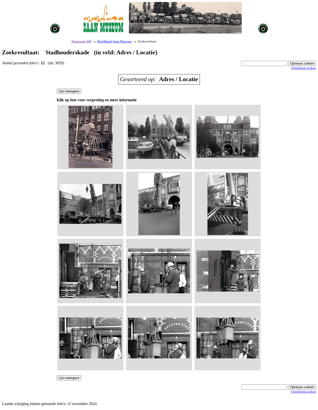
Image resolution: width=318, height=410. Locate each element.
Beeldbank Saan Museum (114, 41)
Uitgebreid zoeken (303, 68)
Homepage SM (81, 41)
